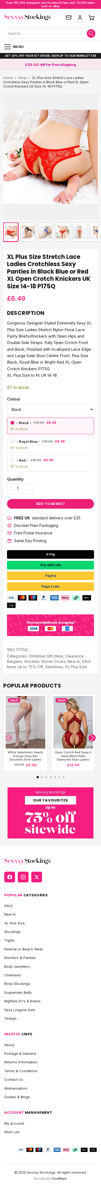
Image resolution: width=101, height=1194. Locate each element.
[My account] (80, 17)
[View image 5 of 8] (79, 232)
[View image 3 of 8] (45, 232)
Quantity (15, 479)
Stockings (12, 931)
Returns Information (20, 1062)
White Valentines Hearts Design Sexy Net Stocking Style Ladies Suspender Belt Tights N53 (25, 756)
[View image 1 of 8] (10, 232)
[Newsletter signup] (68, 17)
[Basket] (91, 17)
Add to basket (50, 504)
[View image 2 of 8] (28, 232)
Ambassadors (15, 1088)
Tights (9, 940)
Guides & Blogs (17, 1097)
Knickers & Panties (20, 957)
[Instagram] (23, 877)
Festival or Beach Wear (23, 949)
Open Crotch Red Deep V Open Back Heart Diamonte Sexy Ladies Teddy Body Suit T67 (73, 756)
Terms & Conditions (20, 1071)
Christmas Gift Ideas (46, 656)
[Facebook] (9, 877)
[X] (36, 877)
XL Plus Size (76, 666)
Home (8, 78)
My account (14, 1123)
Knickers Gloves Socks (45, 661)
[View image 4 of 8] (62, 232)
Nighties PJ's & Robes (22, 1001)
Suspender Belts (18, 992)
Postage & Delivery (20, 1053)
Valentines (54, 666)
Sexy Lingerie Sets (19, 1010)
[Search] (91, 33)
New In (74, 661)
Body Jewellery (17, 966)
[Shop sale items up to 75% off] (50, 812)
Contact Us (13, 1079)
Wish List (11, 1132)
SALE (8, 906)
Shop (22, 78)
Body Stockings (17, 983)
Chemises (12, 975)
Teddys (10, 1018)
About (9, 1045)
